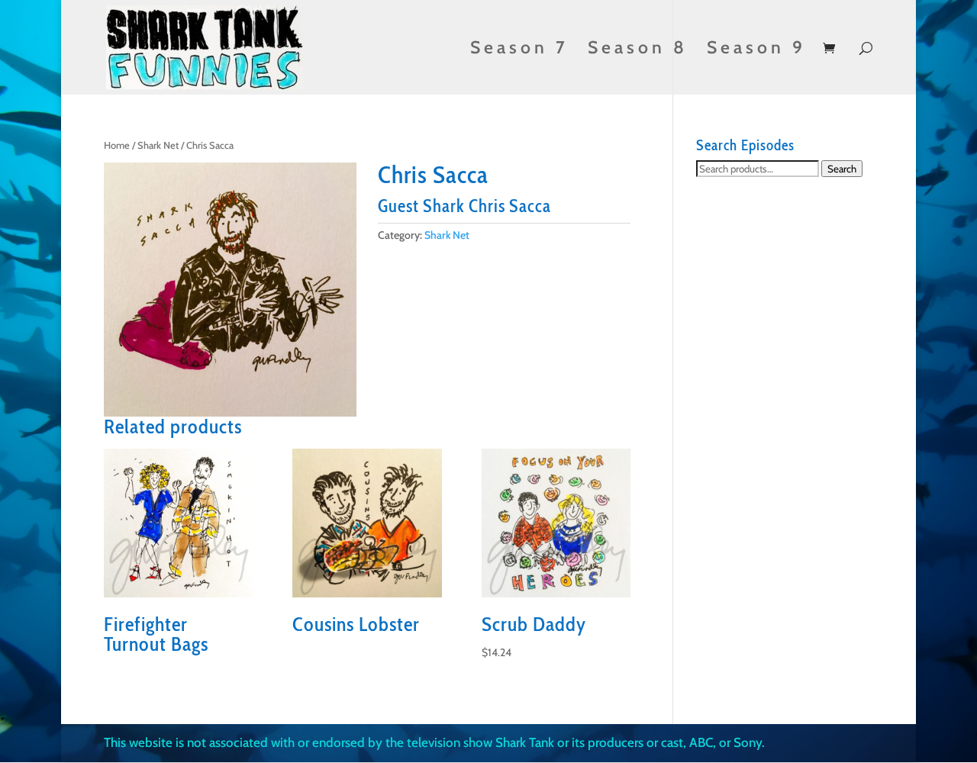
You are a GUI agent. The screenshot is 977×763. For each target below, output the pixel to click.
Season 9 (756, 50)
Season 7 (519, 50)
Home (117, 145)
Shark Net (158, 145)
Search (841, 169)
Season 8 (638, 50)
